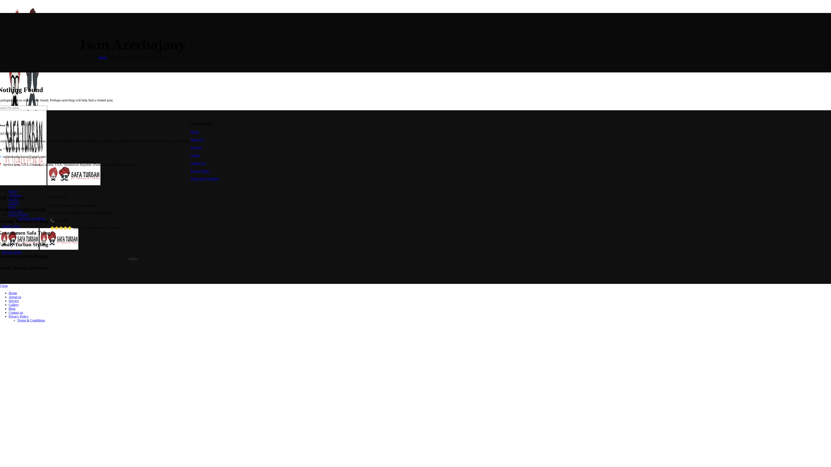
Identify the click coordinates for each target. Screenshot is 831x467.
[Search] (108, 108)
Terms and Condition (204, 179)
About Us (197, 140)
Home (102, 57)
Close (4, 286)
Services (196, 147)
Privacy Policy (200, 171)
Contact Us (198, 163)
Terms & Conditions (31, 320)
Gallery (195, 155)
